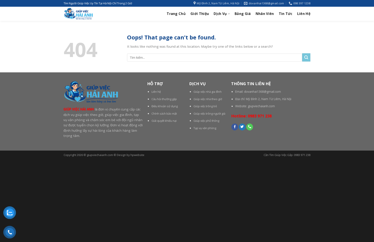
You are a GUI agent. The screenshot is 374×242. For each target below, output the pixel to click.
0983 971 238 (260, 116)
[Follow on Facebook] (234, 126)
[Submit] (306, 57)
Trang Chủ (176, 13)
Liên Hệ (303, 13)
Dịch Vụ (220, 13)
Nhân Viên (265, 13)
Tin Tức (285, 13)
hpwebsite (137, 155)
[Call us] (249, 126)
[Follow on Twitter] (242, 126)
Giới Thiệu (199, 13)
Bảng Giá (243, 13)
